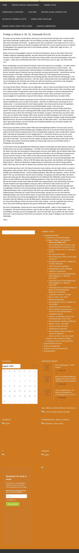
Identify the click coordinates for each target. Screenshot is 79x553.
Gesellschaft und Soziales (53, 343)
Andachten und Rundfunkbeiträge (57, 237)
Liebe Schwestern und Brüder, (59, 266)
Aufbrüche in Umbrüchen (57, 271)
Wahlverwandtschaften (56, 299)
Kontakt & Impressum (46, 26)
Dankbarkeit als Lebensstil (58, 329)
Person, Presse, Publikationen (25, 5)
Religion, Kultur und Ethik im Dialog (58, 338)
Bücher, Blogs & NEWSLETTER (54, 12)
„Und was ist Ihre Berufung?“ (58, 326)
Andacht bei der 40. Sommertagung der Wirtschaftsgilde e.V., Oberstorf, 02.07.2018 (62, 276)
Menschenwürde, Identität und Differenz (62, 321)
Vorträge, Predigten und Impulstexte (58, 240)
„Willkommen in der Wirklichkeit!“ (60, 307)
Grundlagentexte (49, 351)
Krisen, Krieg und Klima (41, 19)
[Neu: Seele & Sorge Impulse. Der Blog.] (56, 412)
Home (4, 5)
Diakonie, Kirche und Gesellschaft (55, 348)
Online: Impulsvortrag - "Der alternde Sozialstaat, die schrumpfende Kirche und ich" (65, 392)
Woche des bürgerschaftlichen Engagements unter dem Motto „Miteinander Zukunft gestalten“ (65, 379)
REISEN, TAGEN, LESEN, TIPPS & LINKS (17, 26)
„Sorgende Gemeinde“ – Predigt (60, 294)
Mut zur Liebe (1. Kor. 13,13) (58, 297)
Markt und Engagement (52, 346)
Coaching (32, 12)
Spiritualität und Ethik (51, 235)
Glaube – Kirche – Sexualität (58, 324)
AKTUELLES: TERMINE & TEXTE (14, 19)
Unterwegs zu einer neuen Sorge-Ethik (59, 341)
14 (25, 386)
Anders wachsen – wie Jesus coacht (61, 336)
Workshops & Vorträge (12, 12)
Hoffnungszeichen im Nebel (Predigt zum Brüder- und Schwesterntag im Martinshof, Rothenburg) (63, 290)
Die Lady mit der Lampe (57, 254)
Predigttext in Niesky (56, 314)
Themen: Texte (50, 5)
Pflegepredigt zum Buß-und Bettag (60, 269)
